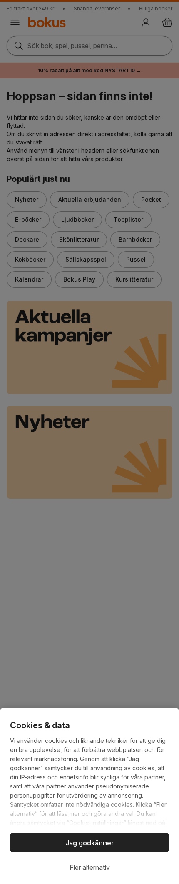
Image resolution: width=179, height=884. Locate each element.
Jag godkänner (89, 843)
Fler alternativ (90, 867)
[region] (89, 796)
